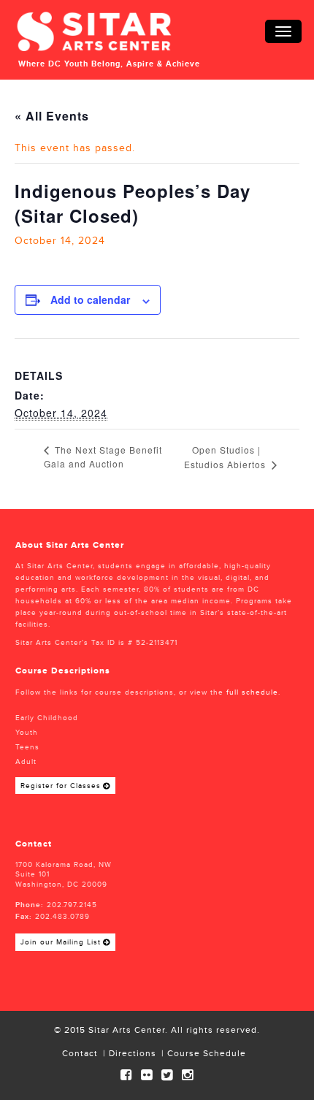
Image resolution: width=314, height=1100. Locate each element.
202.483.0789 (62, 916)
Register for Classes (60, 786)
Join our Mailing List (60, 942)
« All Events (52, 115)
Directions (132, 1053)
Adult (26, 761)
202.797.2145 (72, 905)
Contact (80, 1053)
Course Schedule (206, 1053)
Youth (26, 732)
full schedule (252, 692)
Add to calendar (90, 299)
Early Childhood (46, 718)
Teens (27, 747)
